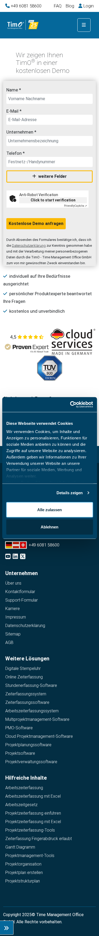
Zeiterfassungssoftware (27, 702)
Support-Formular (21, 600)
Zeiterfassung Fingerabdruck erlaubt (38, 838)
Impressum (15, 617)
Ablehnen (49, 527)
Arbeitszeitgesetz (21, 804)
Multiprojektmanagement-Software (37, 719)
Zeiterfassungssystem (25, 693)
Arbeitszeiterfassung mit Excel (33, 796)
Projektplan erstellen (24, 872)
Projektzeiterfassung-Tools (30, 830)
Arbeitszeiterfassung (24, 787)
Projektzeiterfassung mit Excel (33, 821)
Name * (13, 89)
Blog (70, 5)
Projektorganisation (23, 864)
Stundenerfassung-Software (31, 685)
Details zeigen (69, 493)
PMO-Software (19, 727)
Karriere (12, 608)
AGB (9, 642)
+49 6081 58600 (26, 5)
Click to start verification (53, 200)
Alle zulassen (49, 509)
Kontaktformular (20, 591)
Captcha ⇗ (75, 205)
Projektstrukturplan (22, 881)
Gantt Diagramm (20, 847)
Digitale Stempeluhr (23, 668)
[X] (23, 557)
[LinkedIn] (16, 557)
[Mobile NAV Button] (84, 25)
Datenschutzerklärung (29, 246)
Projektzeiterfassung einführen (33, 813)
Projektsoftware (20, 753)
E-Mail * (14, 111)
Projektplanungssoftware (28, 744)
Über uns (13, 583)
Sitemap (13, 634)
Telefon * (15, 153)
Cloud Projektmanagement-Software (39, 736)
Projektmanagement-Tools (29, 855)
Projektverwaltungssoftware (31, 761)
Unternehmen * (21, 132)
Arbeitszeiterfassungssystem (32, 710)
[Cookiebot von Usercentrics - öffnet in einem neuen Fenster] (70, 404)
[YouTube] (8, 557)
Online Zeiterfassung (24, 676)
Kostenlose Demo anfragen (36, 223)
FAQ (58, 5)
